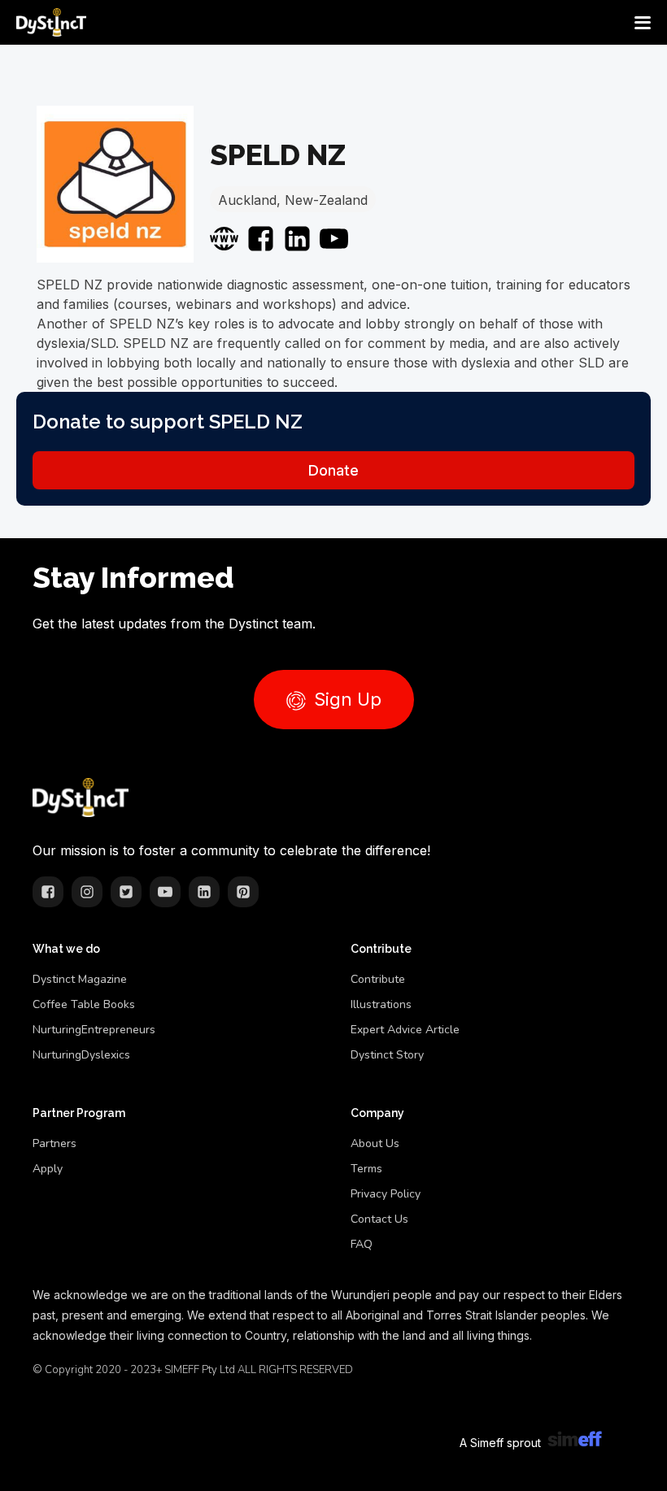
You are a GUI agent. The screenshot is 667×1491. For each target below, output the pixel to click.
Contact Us (379, 1219)
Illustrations (381, 1004)
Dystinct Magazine (80, 979)
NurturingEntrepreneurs (94, 1029)
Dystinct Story (387, 1055)
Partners (54, 1143)
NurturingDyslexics (81, 1055)
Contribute (378, 979)
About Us (375, 1143)
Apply (48, 1168)
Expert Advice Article (405, 1029)
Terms (366, 1168)
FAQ (362, 1244)
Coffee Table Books (84, 1004)
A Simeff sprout (500, 1443)
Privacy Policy (386, 1194)
